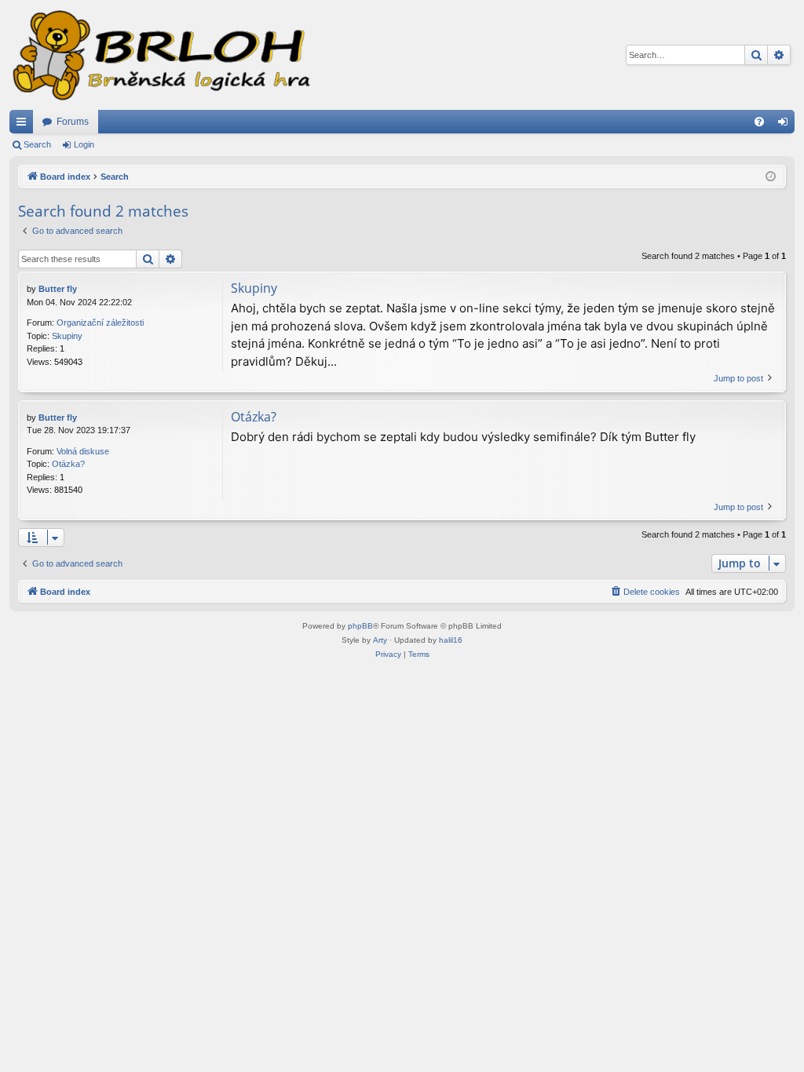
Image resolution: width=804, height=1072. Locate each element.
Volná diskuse (83, 451)
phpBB (360, 626)
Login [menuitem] (786, 124)
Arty (380, 640)
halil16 (450, 640)
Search (37, 144)
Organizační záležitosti (100, 322)
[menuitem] (759, 121)
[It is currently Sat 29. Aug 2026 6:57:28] (771, 177)
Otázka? (68, 464)
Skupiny (67, 336)
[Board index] (160, 55)
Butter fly (57, 289)
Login (84, 144)
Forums (73, 121)
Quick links (24, 124)
